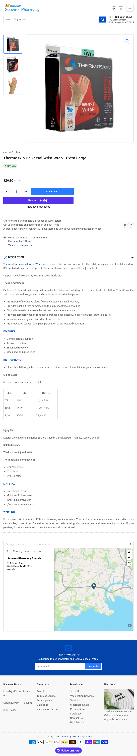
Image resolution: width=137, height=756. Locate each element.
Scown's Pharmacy (62, 736)
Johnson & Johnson (12, 152)
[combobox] (55, 19)
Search (40, 691)
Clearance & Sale (79, 704)
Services (75, 700)
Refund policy (44, 700)
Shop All (75, 691)
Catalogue (42, 704)
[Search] (102, 19)
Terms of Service (46, 695)
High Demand (77, 722)
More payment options (38, 206)
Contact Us (76, 717)
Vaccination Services (48, 709)
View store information (20, 245)
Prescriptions (77, 709)
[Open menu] (130, 8)
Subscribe (93, 666)
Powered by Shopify (82, 736)
